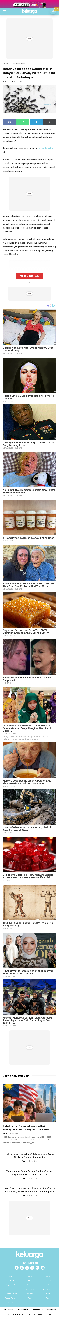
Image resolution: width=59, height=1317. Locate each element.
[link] (46, 148)
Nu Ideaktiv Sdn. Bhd (27, 1314)
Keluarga (6, 63)
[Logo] (29, 11)
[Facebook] (17, 1268)
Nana (5, 1133)
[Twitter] (27, 1268)
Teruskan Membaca (29, 276)
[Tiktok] (32, 1268)
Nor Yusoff (9, 81)
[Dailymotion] (43, 1268)
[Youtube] (37, 1268)
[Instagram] (22, 1268)
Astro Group (47, 1314)
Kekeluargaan (19, 63)
